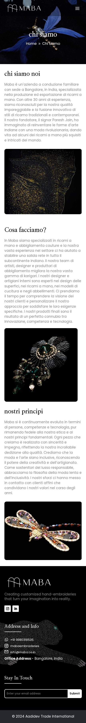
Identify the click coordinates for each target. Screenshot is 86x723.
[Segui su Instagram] (7, 608)
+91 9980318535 (22, 640)
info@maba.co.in (22, 652)
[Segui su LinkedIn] (15, 608)
